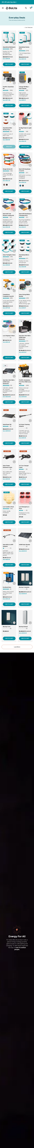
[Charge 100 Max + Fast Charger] (25, 89)
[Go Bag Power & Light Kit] (25, 130)
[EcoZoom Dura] (9, 589)
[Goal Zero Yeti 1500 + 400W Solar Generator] (9, 384)
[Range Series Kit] (9, 173)
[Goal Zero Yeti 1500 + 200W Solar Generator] (25, 340)
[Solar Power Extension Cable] (9, 468)
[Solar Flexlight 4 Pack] (9, 257)
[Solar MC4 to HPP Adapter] (9, 548)
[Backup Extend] (25, 626)
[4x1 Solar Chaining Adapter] (25, 427)
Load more (17, 647)
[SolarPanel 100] (9, 427)
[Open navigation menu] (3, 8)
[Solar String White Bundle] (25, 297)
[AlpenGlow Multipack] (9, 49)
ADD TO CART (9, 64)
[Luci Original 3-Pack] (9, 340)
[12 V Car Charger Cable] (25, 468)
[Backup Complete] (25, 589)
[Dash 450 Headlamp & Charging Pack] (25, 216)
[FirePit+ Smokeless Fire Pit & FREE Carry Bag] (25, 384)
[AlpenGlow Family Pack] (25, 49)
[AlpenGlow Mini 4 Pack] (25, 257)
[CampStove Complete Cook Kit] (9, 297)
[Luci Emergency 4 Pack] (25, 508)
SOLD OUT (9, 146)
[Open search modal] (26, 8)
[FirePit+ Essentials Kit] (9, 89)
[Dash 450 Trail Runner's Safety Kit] (9, 216)
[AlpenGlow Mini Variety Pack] (9, 130)
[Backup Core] (9, 626)
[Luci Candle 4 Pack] (9, 508)
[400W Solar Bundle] (25, 548)
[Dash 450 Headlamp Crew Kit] (25, 173)
